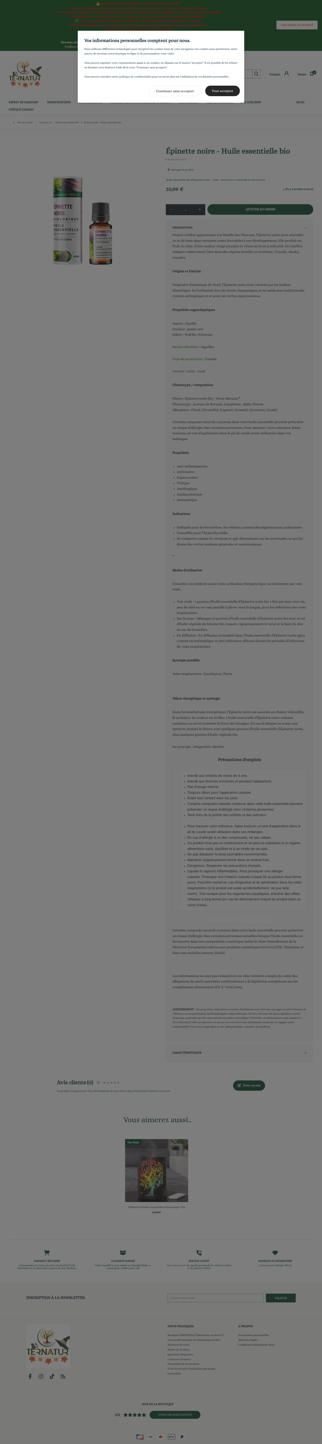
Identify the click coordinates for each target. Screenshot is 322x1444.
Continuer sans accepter (175, 91)
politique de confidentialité (135, 76)
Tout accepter (222, 91)
